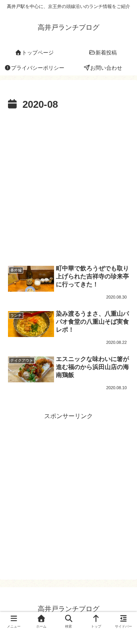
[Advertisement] (68, 185)
